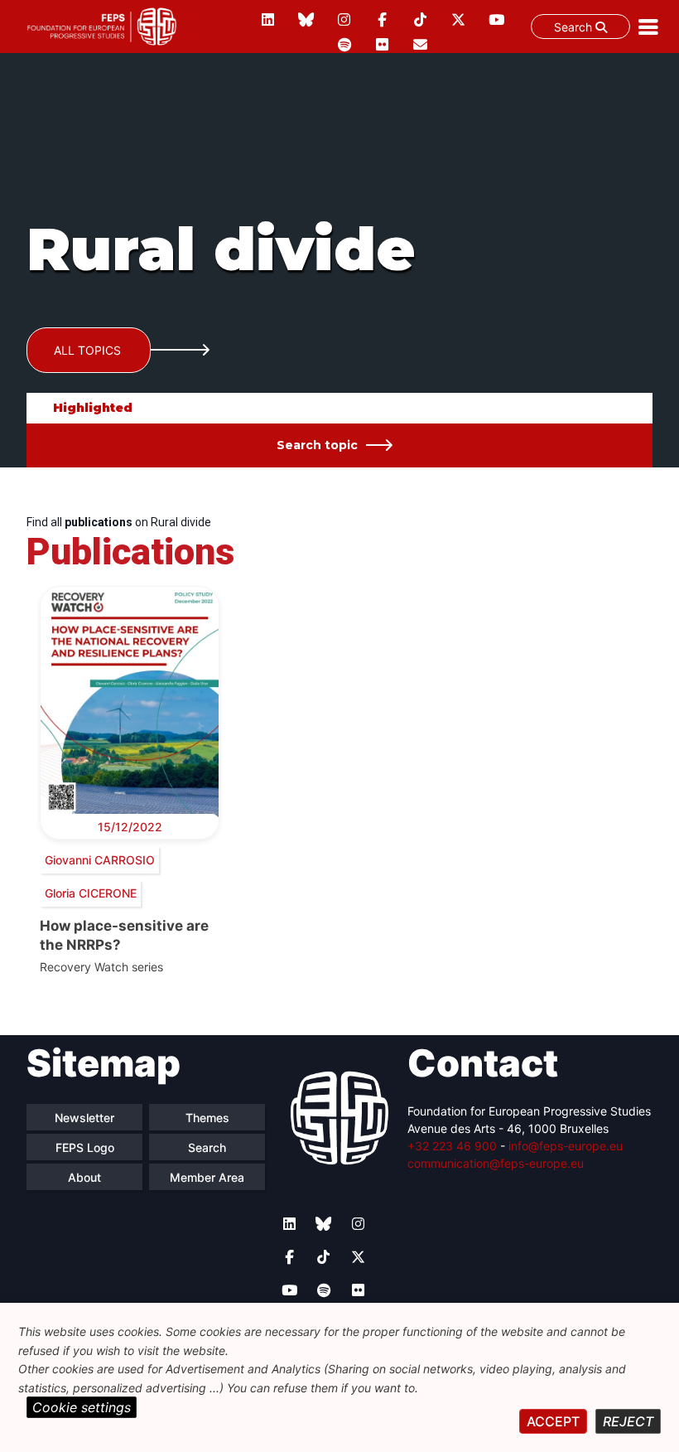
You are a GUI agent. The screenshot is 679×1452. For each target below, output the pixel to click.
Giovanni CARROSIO (100, 860)
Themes (207, 1118)
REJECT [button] (628, 1421)
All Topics (87, 350)
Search (574, 27)
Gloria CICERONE (91, 893)
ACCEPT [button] (553, 1421)
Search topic (317, 445)
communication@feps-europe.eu (495, 1163)
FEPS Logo (84, 1147)
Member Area (207, 1177)
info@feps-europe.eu (565, 1146)
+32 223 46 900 (452, 1146)
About (84, 1177)
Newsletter (84, 1118)
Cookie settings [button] (81, 1407)
